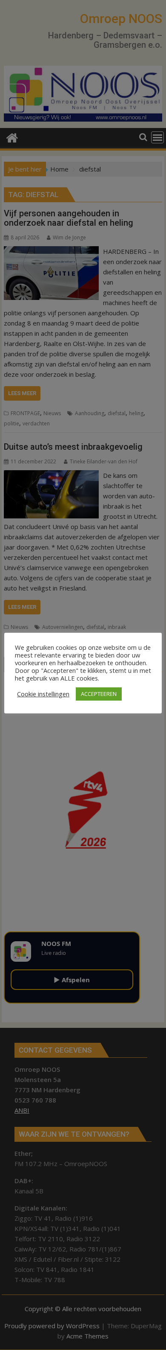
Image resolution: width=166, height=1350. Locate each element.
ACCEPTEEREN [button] (99, 694)
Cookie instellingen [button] (43, 694)
